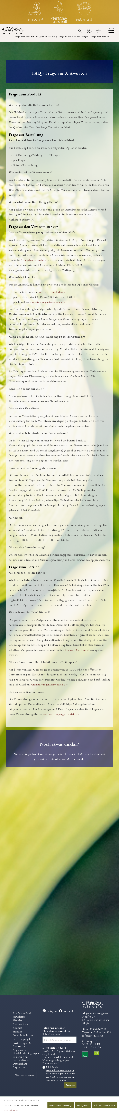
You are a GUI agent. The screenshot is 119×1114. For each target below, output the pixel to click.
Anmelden (70, 1085)
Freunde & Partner (24, 1035)
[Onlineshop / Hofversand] (84, 12)
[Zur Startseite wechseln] (15, 31)
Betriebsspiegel (21, 1039)
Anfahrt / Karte (22, 1024)
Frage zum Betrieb (100, 36)
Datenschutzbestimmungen (60, 1070)
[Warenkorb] (98, 31)
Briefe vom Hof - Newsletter (23, 1015)
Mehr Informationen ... (13, 1110)
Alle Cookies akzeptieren (104, 1105)
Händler (17, 1031)
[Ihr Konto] (89, 31)
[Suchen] (80, 31)
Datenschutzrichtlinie (55, 1057)
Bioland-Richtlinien (77, 650)
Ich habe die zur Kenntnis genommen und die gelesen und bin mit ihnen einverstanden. (60, 1074)
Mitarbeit (18, 1020)
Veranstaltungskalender (52, 292)
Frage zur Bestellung (46, 36)
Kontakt (17, 1027)
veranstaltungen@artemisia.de (49, 684)
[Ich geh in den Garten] (59, 12)
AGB (52, 1076)
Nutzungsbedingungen (56, 1060)
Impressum (19, 1067)
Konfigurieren (83, 1105)
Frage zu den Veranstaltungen (74, 36)
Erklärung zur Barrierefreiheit (21, 1058)
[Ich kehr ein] (34, 12)
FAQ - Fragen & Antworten (22, 1044)
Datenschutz (20, 1063)
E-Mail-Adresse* (52, 1034)
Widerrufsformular (24, 1075)
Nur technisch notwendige (60, 1105)
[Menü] (111, 30)
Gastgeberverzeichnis (34, 260)
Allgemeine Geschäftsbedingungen (26, 1051)
